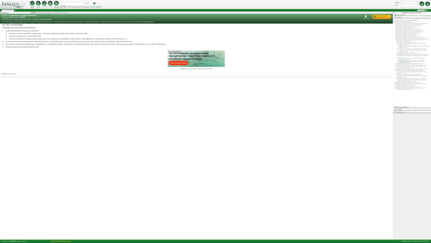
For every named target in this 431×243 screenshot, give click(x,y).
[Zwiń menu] (427, 10)
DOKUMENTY (44, 6)
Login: (396, 2)
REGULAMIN (425, 241)
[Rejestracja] (428, 4)
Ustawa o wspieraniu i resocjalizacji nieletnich (19, 15)
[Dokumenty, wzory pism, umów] (44, 3)
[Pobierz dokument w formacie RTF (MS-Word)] (32, 12)
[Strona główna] (14, 8)
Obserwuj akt (366, 18)
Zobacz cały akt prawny (9, 74)
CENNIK (50, 6)
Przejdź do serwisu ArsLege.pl (61, 241)
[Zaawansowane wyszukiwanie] (57, 3)
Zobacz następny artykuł (204, 69)
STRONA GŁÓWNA (32, 7)
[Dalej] (4, 12)
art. (85, 39)
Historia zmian (401, 14)
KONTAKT (416, 241)
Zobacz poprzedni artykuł (189, 69)
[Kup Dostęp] (50, 3)
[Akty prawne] (38, 3)
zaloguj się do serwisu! (92, 7)
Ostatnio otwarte (401, 112)
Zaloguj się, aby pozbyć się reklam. (412, 13)
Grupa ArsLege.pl (21, 241)
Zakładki (399, 109)
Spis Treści (399, 17)
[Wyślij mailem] (34, 12)
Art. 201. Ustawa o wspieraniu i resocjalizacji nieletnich (139, 22)
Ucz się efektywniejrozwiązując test (382, 16)
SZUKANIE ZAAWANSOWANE (57, 7)
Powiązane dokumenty (403, 107)
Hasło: (396, 5)
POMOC (409, 241)
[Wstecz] (3, 12)
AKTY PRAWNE (38, 7)
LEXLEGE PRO (63, 12)
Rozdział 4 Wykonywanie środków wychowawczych (69, 22)
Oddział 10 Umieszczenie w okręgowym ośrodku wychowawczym (103, 22)
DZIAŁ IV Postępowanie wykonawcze (41, 22)
